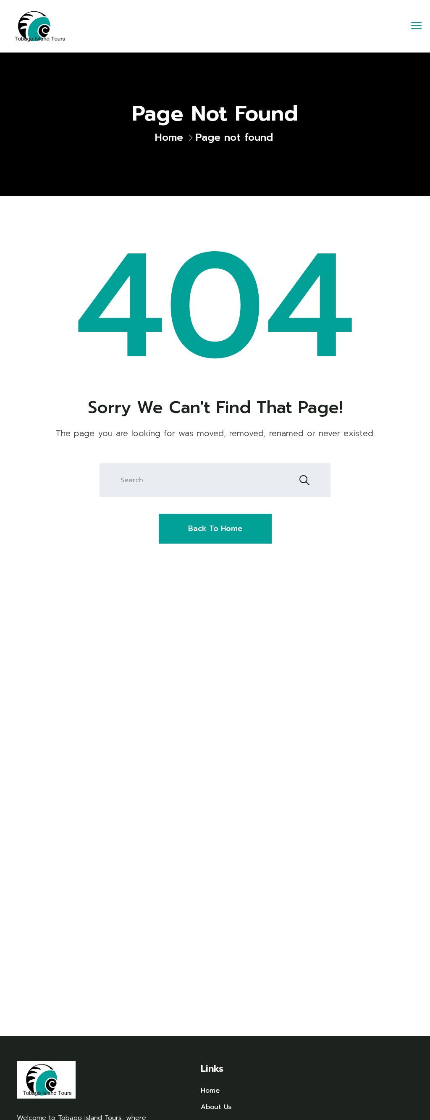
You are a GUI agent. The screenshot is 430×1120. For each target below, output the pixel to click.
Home (169, 137)
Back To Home (215, 528)
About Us (216, 1107)
